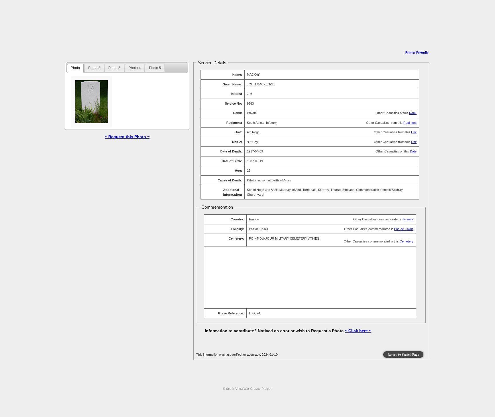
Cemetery (406, 241)
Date (413, 151)
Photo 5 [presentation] (155, 68)
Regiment (410, 122)
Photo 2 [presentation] (94, 68)
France (408, 219)
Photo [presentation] (75, 68)
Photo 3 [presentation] (114, 68)
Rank (413, 113)
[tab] (75, 68)
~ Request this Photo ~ (127, 136)
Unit (414, 132)
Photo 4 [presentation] (135, 68)
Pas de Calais (403, 229)
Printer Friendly (417, 52)
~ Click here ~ (358, 330)
